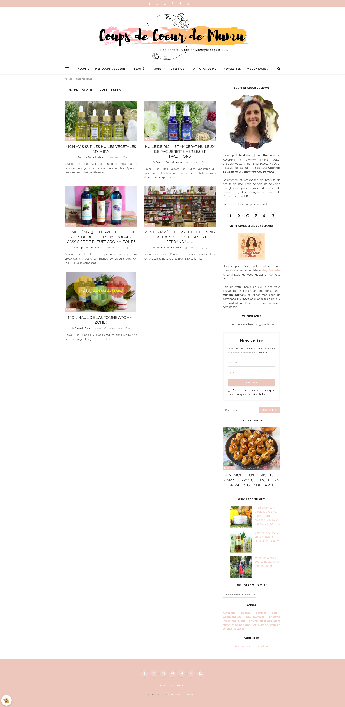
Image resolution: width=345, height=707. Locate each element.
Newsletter (232, 68)
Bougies (261, 612)
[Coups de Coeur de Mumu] (172, 35)
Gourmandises (232, 617)
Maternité (230, 620)
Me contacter (257, 68)
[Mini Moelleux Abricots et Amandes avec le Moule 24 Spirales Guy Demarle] (251, 448)
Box (276, 612)
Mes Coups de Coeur (110, 68)
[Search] (278, 69)
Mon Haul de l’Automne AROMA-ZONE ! (101, 319)
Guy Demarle (271, 270)
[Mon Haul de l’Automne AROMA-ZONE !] (101, 292)
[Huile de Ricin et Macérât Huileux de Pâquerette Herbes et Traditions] (180, 121)
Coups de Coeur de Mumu (91, 157)
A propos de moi (205, 68)
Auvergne (229, 612)
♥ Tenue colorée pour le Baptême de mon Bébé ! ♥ (267, 561)
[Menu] (67, 69)
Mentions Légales (173, 685)
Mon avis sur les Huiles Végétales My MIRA (101, 149)
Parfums (252, 620)
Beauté (139, 68)
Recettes (266, 620)
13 (127, 247)
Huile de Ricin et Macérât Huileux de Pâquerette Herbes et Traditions (180, 151)
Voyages (238, 629)
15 (206, 247)
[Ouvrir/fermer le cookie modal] (6, 700)
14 (206, 162)
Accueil (83, 68)
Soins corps (242, 625)
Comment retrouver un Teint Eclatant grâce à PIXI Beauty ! (267, 536)
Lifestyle (177, 68)
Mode (157, 68)
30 (129, 328)
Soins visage (260, 625)
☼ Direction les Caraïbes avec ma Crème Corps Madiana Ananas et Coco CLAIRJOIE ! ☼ (267, 516)
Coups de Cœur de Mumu (182, 694)
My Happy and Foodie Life (251, 646)
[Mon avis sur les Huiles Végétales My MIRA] (101, 121)
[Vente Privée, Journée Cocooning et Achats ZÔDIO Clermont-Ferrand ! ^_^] (180, 206)
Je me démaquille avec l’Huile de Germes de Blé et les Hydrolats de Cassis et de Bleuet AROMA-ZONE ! (101, 237)
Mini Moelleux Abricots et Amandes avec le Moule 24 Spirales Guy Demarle (251, 480)
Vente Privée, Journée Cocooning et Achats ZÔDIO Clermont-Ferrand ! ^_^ (180, 237)
